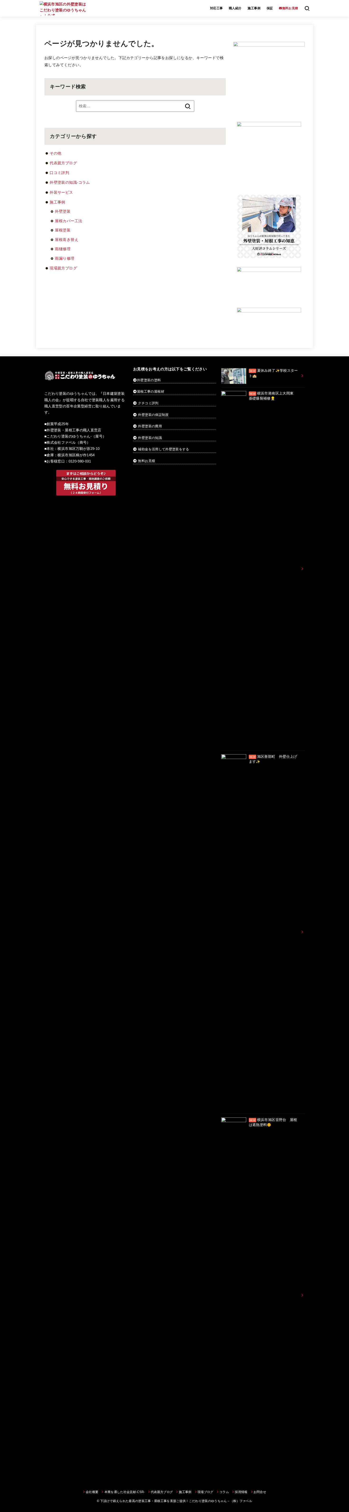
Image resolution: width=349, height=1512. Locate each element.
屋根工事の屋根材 (150, 391)
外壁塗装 (63, 211)
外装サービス (61, 192)
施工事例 (254, 8)
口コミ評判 (59, 172)
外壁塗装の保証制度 (153, 415)
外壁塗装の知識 (150, 438)
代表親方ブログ (63, 163)
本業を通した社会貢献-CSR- (124, 1492)
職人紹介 (235, 8)
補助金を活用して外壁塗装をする (163, 449)
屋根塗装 (63, 230)
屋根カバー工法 (68, 221)
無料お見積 (146, 461)
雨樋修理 (63, 249)
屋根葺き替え (66, 239)
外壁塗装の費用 (150, 426)
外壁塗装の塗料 (149, 380)
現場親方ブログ (63, 268)
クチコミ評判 (148, 403)
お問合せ (260, 1492)
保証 (270, 8)
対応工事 (216, 8)
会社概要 (92, 1492)
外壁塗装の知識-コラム (70, 182)
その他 (55, 153)
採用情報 (241, 1492)
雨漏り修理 (64, 258)
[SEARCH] (307, 8)
